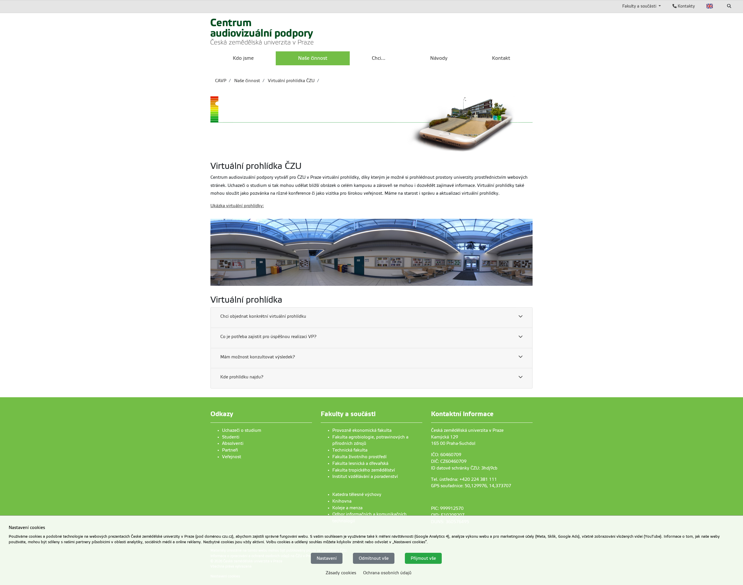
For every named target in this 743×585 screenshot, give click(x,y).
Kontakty (686, 6)
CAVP (220, 80)
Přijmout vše (423, 558)
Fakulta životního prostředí (359, 456)
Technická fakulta (349, 450)
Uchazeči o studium (241, 430)
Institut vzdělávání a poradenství (365, 476)
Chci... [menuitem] (378, 58)
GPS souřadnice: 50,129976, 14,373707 (471, 485)
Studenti (230, 437)
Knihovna (341, 501)
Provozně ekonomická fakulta (362, 430)
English (709, 6)
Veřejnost (231, 456)
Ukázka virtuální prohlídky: (237, 205)
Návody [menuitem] (439, 58)
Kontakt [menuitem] (501, 58)
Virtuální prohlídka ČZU (291, 80)
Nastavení (327, 558)
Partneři (230, 450)
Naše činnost (246, 80)
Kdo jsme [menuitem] (243, 58)
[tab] (371, 318)
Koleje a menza (347, 507)
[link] (262, 31)
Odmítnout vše (374, 558)
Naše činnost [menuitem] (312, 58)
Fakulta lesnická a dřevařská (360, 463)
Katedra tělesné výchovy (356, 494)
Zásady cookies (341, 572)
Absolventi (233, 443)
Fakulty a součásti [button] (639, 6)
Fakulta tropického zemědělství (363, 470)
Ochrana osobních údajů (387, 572)
